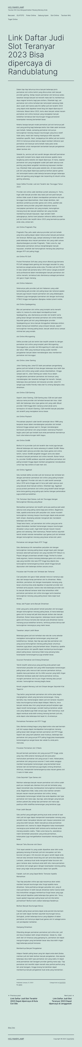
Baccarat (11, 15)
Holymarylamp (16, 7)
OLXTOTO (20, 15)
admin (20, 985)
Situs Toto (11, 1028)
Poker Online (31, 15)
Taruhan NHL (66, 15)
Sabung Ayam (43, 15)
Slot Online (55, 15)
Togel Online (13, 19)
